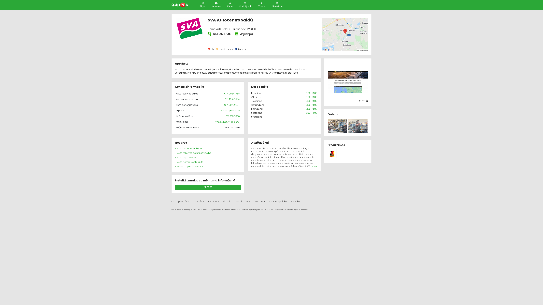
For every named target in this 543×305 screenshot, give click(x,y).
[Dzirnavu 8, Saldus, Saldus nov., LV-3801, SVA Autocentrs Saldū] (345, 34)
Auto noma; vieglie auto (190, 162)
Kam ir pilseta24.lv (180, 201)
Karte (230, 6)
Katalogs (216, 6)
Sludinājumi (245, 6)
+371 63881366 (232, 116)
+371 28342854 (232, 99)
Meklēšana (277, 6)
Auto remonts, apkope (189, 148)
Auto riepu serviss (186, 157)
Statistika (295, 201)
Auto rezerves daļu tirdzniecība (194, 153)
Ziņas (202, 6)
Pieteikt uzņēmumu (255, 201)
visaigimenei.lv (225, 49)
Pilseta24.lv (198, 201)
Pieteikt (208, 187)
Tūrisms (261, 6)
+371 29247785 (221, 34)
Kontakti (238, 201)
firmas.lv (242, 49)
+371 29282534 (232, 105)
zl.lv (212, 49)
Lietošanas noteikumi (219, 201)
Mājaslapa (246, 34)
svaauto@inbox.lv (230, 110)
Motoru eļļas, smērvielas (190, 166)
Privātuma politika (278, 201)
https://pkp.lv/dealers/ (227, 122)
